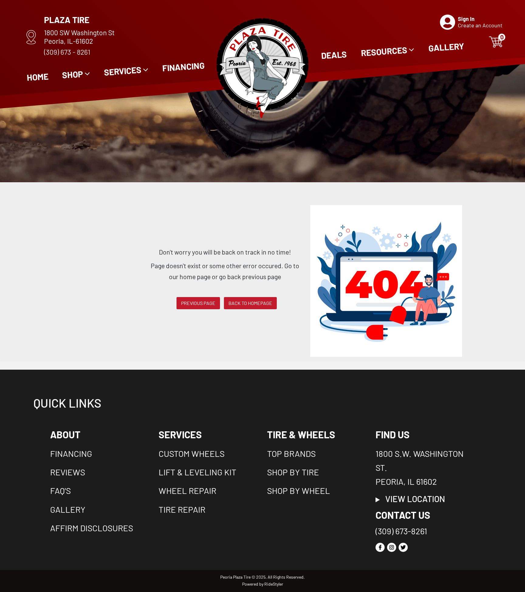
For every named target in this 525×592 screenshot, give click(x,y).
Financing (71, 453)
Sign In (466, 19)
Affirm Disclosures (91, 528)
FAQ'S (60, 490)
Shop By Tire (293, 472)
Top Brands (291, 453)
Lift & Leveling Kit (197, 472)
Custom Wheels (192, 453)
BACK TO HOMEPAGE (250, 303)
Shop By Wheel (298, 490)
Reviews (67, 472)
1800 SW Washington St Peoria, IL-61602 (79, 36)
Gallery (67, 509)
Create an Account (480, 25)
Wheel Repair (187, 490)
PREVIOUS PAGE (198, 303)
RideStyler (273, 584)
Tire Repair (182, 509)
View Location (412, 499)
